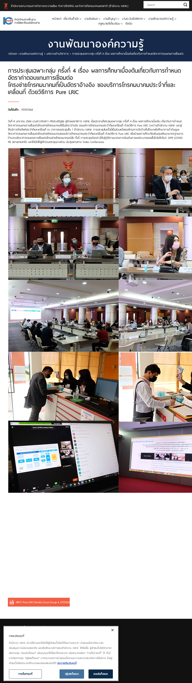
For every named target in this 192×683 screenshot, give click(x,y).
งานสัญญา (109, 18)
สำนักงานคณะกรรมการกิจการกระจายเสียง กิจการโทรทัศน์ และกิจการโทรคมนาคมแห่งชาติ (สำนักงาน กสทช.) (69, 6)
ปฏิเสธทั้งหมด (72, 674)
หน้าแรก (57, 18)
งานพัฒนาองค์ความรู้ (161, 18)
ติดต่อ (128, 23)
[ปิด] (112, 630)
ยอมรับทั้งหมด (101, 674)
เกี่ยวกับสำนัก (71, 18)
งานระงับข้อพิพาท (132, 18)
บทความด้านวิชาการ (57, 53)
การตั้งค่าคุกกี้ (25, 674)
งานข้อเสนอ (91, 18)
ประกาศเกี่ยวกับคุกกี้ (67, 663)
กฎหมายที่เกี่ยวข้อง (109, 23)
